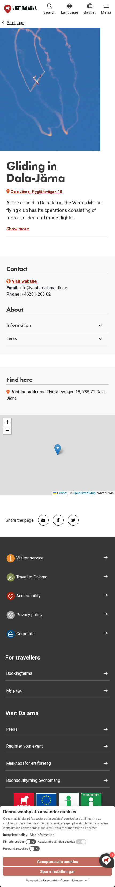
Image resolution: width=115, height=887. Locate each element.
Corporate (25, 633)
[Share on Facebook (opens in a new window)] (56, 520)
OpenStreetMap (84, 492)
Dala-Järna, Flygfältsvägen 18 (36, 191)
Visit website (24, 281)
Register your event (24, 746)
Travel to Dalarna (31, 577)
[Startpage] (20, 9)
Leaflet (61, 492)
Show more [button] (17, 228)
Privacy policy (29, 614)
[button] (57, 325)
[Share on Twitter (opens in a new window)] (71, 520)
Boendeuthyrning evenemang (33, 780)
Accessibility (28, 596)
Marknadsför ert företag (28, 763)
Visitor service (29, 558)
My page (14, 690)
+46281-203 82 (36, 294)
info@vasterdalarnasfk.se (43, 287)
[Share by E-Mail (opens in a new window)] (41, 520)
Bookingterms (19, 673)
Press (12, 729)
